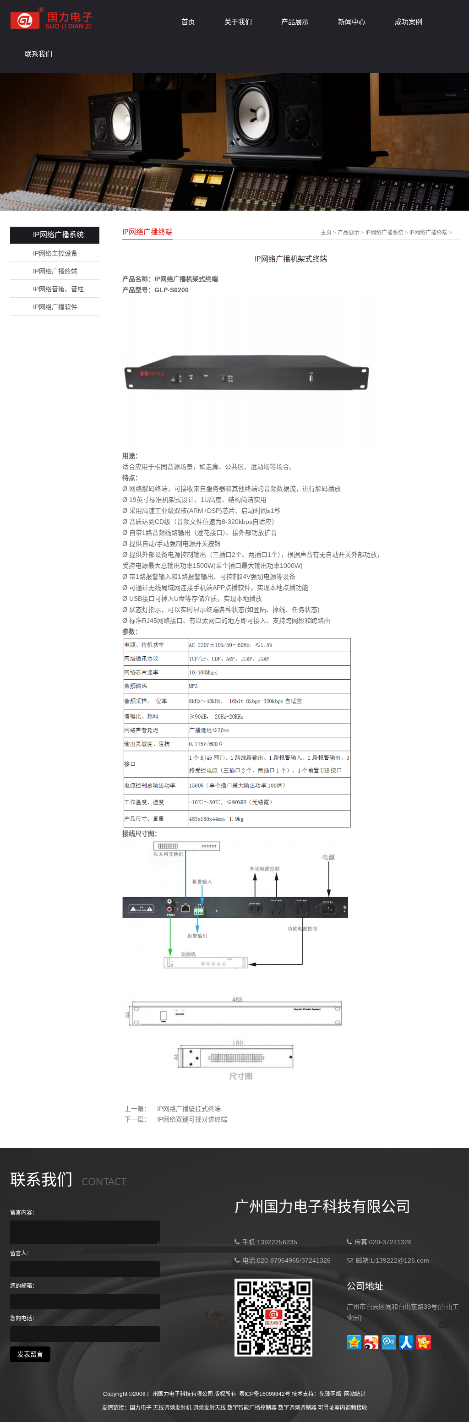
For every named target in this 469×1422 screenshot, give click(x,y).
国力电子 (141, 1408)
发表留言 (30, 1354)
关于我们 (238, 22)
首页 (188, 22)
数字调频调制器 (297, 1408)
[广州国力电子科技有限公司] (51, 30)
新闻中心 (351, 22)
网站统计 (355, 1394)
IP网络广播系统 (384, 232)
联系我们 (38, 54)
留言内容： (24, 1213)
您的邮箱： (24, 1286)
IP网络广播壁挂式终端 (189, 1108)
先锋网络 (330, 1394)
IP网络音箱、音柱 (58, 289)
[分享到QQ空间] (354, 1342)
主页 (326, 232)
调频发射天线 (209, 1408)
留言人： (21, 1253)
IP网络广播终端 (55, 271)
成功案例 (408, 22)
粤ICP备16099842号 (264, 1394)
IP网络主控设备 (55, 253)
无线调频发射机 (172, 1408)
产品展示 (295, 22)
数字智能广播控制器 (252, 1408)
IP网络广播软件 (55, 307)
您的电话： (24, 1318)
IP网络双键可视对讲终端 (192, 1119)
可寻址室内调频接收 (342, 1408)
